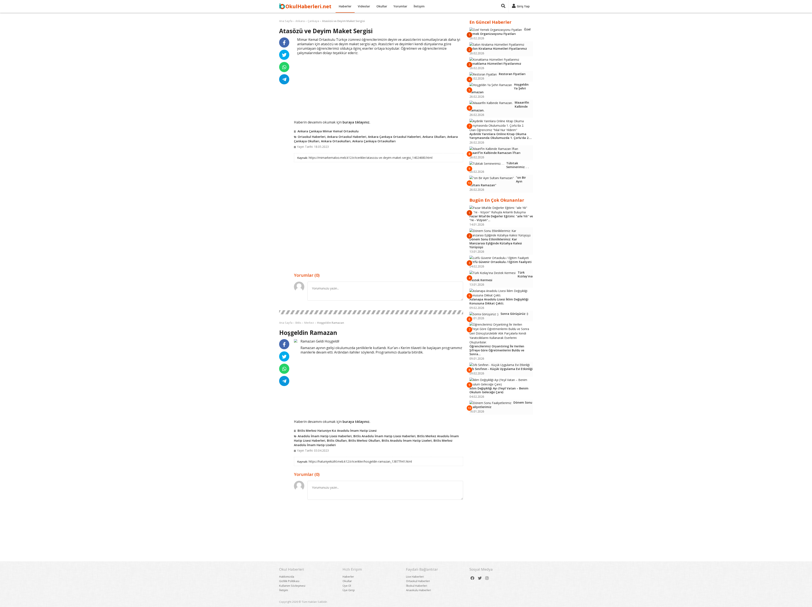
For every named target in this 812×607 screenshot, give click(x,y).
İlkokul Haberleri (416, 586)
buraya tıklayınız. (356, 122)
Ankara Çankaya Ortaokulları (374, 141)
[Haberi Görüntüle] (295, 341)
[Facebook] (472, 578)
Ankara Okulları (434, 137)
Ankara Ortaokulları (336, 141)
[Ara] (503, 6)
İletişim (419, 6)
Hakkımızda (286, 576)
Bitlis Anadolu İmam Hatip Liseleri (407, 440)
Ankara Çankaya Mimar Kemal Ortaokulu (328, 131)
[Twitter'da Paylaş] (284, 55)
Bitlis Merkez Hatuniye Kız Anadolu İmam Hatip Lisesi (337, 431)
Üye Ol (347, 586)
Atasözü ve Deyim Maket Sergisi (343, 21)
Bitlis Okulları (337, 440)
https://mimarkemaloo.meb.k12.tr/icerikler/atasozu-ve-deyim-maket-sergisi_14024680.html (370, 158)
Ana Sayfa (285, 21)
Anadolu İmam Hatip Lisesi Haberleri (325, 436)
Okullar (381, 6)
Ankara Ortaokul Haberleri (346, 137)
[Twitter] (480, 578)
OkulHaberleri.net (308, 6)
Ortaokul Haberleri (311, 137)
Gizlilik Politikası (289, 581)
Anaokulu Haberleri (418, 590)
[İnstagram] (487, 578)
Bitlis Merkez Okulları (364, 440)
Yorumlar (400, 6)
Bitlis (298, 323)
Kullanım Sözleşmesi (292, 586)
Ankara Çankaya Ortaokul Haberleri (394, 137)
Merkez (309, 323)
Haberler (345, 6)
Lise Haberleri (415, 576)
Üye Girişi (349, 590)
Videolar (364, 6)
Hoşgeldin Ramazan (330, 323)
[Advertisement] (378, 86)
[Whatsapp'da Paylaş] (284, 67)
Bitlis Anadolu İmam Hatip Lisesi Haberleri (384, 436)
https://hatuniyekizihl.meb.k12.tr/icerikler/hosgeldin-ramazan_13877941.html (360, 461)
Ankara (300, 21)
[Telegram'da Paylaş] (284, 79)
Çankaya (313, 21)
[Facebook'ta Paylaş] (284, 42)
